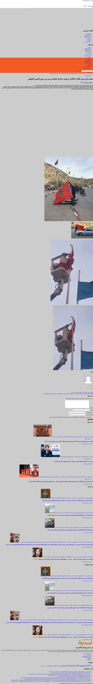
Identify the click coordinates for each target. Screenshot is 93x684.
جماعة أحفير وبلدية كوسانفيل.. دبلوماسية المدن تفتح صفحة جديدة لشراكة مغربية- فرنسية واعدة (70, 672)
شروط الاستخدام (86, 657)
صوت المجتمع (87, 41)
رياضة (89, 38)
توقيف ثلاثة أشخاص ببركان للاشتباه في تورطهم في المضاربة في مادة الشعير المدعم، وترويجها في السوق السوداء (68, 393)
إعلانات (88, 47)
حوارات (88, 40)
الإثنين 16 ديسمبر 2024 (87, 502)
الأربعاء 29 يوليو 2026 (87, 463)
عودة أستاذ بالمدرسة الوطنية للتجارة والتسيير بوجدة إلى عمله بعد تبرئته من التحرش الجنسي (74, 512)
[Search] (92, 69)
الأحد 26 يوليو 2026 (88, 483)
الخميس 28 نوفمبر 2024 (87, 517)
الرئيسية (88, 33)
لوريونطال (91, 82)
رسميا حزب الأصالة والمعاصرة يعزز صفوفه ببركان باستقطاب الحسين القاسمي (76, 456)
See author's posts (89, 388)
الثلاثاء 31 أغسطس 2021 (87, 547)
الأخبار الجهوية (87, 35)
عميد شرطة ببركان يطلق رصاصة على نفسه (82, 392)
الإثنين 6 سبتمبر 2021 (87, 532)
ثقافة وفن (88, 39)
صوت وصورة (87, 55)
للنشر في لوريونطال (86, 656)
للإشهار (88, 658)
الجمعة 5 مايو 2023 (83, 82)
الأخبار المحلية (87, 34)
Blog (84, 73)
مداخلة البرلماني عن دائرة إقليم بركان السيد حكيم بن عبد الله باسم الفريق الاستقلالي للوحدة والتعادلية (72, 498)
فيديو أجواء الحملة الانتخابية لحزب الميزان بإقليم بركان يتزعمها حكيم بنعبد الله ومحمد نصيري (74, 527)
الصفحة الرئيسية (89, 73)
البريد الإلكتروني (89, 412)
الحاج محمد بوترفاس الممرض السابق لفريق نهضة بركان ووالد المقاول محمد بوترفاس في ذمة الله (72, 436)
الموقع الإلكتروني (89, 414)
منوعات (88, 57)
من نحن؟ (88, 654)
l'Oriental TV (89, 72)
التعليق (91, 407)
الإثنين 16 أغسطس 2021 (87, 561)
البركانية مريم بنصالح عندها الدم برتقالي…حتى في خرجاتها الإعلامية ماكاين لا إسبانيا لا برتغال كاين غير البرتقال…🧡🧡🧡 (67, 556)
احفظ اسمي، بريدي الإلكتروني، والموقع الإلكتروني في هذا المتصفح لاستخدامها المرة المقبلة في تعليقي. (70, 417)
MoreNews (70, 683)
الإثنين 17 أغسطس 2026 (87, 443)
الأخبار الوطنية (87, 37)
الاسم (91, 410)
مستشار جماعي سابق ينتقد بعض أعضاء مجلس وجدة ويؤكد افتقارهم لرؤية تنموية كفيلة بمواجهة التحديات (68, 675)
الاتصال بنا (88, 659)
